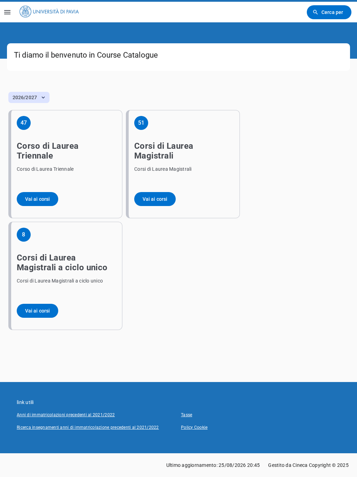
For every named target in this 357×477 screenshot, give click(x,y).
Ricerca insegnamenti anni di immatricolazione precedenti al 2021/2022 (88, 427)
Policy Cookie (194, 427)
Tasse (186, 414)
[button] (29, 97)
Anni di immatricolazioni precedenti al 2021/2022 (66, 414)
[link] (49, 12)
